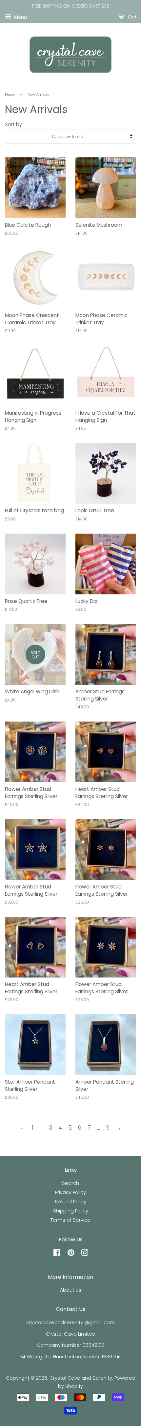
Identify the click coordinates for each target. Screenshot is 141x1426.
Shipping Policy (70, 1211)
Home (10, 94)
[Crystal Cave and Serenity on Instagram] (84, 1254)
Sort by (13, 124)
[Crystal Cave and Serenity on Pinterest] (70, 1254)
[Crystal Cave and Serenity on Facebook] (57, 1254)
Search (70, 1183)
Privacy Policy (70, 1192)
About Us (70, 1290)
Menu (20, 16)
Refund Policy (70, 1201)
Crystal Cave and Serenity (81, 1378)
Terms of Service (70, 1220)
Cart (131, 16)
